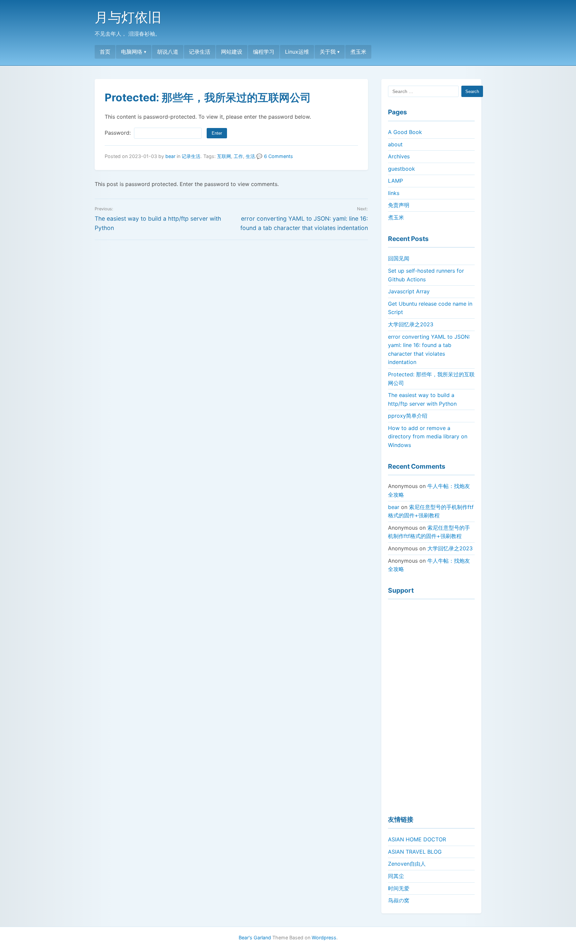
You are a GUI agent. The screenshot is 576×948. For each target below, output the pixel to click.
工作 (238, 156)
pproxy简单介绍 (407, 415)
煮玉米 (358, 51)
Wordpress (324, 937)
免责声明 (398, 205)
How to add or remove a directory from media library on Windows (427, 436)
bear (170, 156)
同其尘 (396, 876)
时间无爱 (398, 888)
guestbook (401, 168)
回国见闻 (398, 258)
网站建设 (231, 51)
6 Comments (278, 156)
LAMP (395, 180)
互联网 (224, 156)
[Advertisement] (431, 704)
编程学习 (263, 51)
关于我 (328, 51)
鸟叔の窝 (398, 900)
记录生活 (199, 51)
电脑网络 (131, 51)
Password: (118, 132)
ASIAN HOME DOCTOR (417, 839)
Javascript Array (409, 291)
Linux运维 (297, 51)
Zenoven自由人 (407, 863)
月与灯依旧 (128, 17)
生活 (250, 156)
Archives (399, 156)
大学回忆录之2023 (410, 324)
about (395, 144)
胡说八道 (167, 51)
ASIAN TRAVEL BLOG (415, 851)
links (393, 193)
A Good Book (405, 132)
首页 (105, 51)
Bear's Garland (255, 937)
